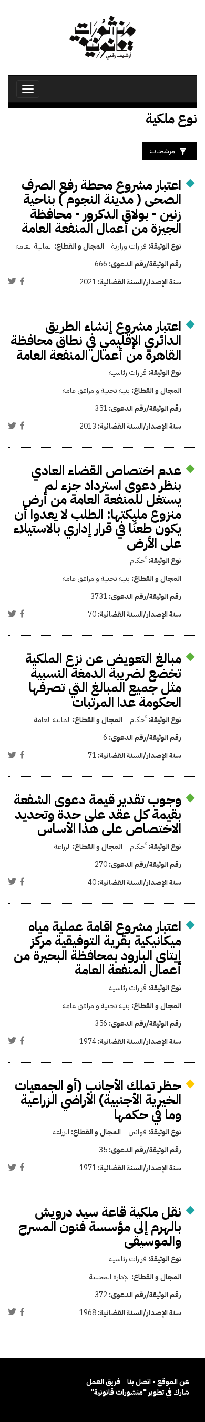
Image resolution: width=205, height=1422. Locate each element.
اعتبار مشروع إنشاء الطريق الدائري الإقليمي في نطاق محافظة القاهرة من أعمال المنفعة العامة (96, 341)
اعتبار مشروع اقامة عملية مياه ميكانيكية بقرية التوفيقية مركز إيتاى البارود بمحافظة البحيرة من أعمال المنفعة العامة (97, 948)
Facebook (22, 281)
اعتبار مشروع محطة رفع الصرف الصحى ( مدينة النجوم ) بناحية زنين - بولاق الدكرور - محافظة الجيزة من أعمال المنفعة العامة (101, 207)
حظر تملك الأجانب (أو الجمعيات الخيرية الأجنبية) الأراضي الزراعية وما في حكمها (98, 1100)
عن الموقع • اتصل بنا (158, 1381)
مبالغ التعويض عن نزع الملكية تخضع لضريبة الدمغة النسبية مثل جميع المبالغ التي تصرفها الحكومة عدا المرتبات (103, 680)
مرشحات (162, 150)
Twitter (12, 281)
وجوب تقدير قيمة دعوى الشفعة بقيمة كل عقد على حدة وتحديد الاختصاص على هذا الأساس (97, 814)
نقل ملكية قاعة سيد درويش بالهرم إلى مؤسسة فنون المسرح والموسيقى (99, 1226)
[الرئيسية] (102, 38)
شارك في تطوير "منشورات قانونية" (139, 1392)
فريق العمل (103, 1381)
